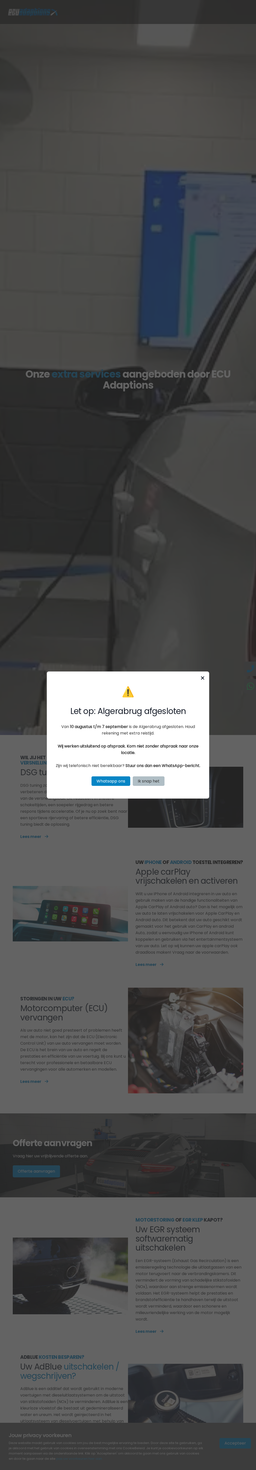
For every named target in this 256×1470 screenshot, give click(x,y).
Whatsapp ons (110, 781)
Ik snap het (149, 781)
